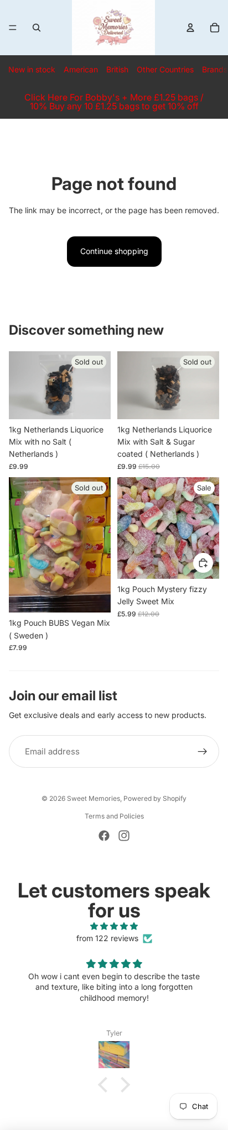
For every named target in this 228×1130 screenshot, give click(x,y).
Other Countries (165, 69)
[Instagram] (124, 835)
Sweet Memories (93, 798)
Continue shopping (114, 251)
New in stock (31, 69)
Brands (214, 69)
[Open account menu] (190, 27)
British (117, 69)
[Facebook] (104, 835)
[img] (114, 926)
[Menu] (12, 27)
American (81, 69)
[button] (105, 1084)
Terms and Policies (114, 816)
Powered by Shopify (154, 798)
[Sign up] (202, 751)
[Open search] (36, 27)
